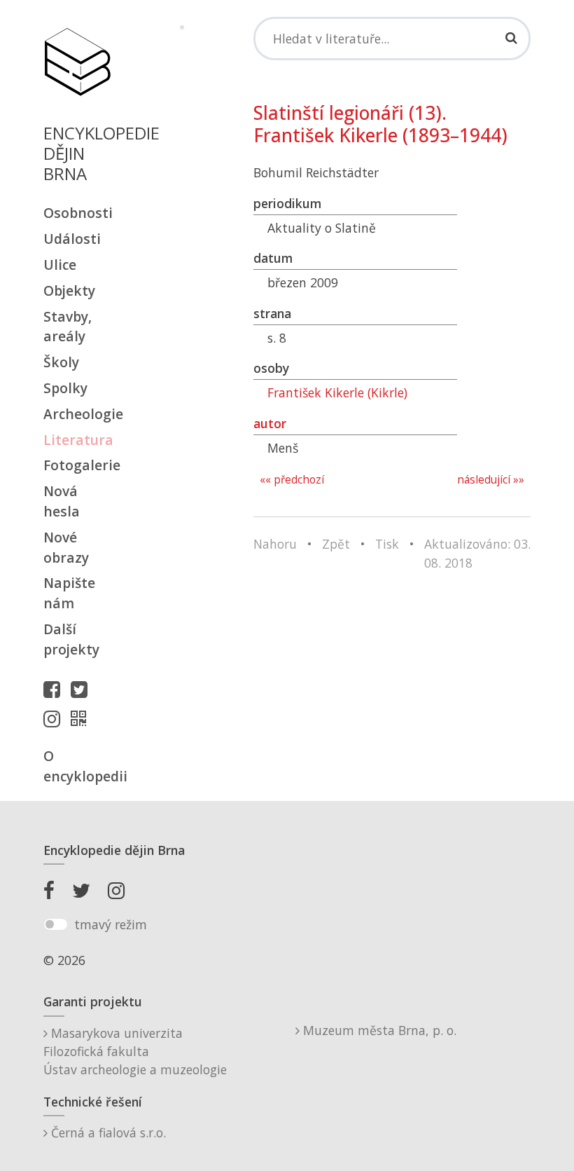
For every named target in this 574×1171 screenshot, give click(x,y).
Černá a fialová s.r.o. (107, 1132)
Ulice (59, 264)
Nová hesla (61, 501)
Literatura (77, 439)
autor (269, 423)
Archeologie (77, 413)
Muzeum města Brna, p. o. (378, 1030)
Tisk (387, 543)
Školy (61, 361)
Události (72, 238)
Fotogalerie (77, 465)
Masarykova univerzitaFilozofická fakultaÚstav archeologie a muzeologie (135, 1051)
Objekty (69, 290)
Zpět (336, 543)
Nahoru (275, 543)
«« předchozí (292, 479)
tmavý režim (110, 924)
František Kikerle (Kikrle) (337, 392)
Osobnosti (77, 212)
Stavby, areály (67, 326)
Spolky (65, 387)
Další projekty (71, 639)
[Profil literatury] (82, 718)
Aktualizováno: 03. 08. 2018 (477, 552)
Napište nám (69, 592)
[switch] (55, 924)
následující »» (490, 479)
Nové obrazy (66, 547)
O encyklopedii (77, 766)
